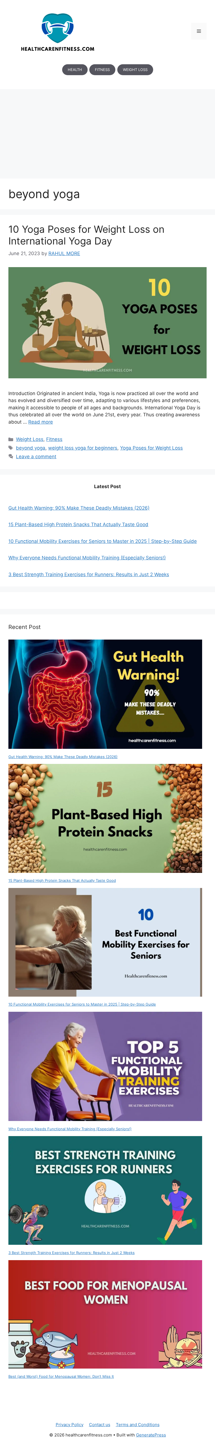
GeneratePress (151, 1435)
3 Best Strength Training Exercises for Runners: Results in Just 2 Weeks (88, 574)
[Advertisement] (107, 131)
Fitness (54, 439)
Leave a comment (36, 456)
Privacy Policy (69, 1424)
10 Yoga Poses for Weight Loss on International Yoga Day (86, 235)
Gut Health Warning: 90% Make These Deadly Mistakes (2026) (78, 508)
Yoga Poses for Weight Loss (151, 448)
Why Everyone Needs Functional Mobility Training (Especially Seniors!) (87, 557)
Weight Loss (29, 439)
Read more (40, 422)
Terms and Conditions (138, 1424)
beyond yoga (30, 448)
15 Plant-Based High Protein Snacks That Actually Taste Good (78, 524)
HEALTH (75, 69)
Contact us (99, 1424)
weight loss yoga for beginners (82, 448)
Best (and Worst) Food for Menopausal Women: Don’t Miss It (61, 1376)
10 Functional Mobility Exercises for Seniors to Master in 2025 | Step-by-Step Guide (102, 541)
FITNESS (102, 69)
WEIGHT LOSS (135, 69)
